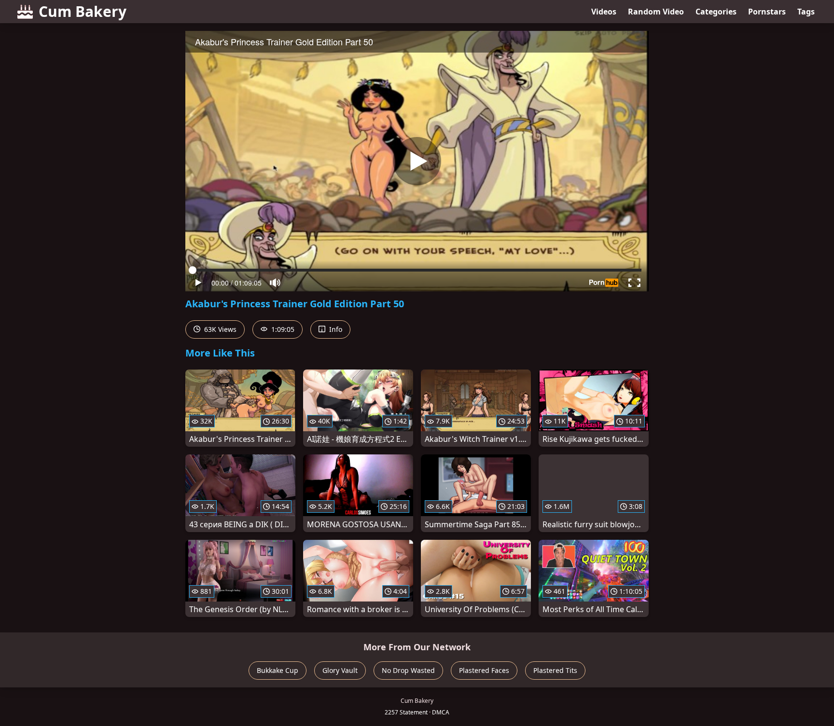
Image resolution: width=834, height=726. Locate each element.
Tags (806, 11)
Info (334, 329)
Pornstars (767, 11)
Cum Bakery (82, 11)
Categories (716, 11)
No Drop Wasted (408, 670)
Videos (603, 11)
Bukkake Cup (277, 670)
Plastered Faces (484, 670)
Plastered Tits (555, 670)
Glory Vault (340, 670)
